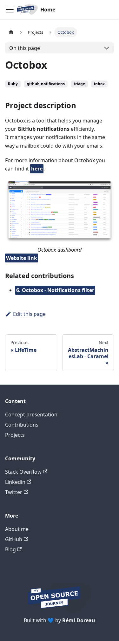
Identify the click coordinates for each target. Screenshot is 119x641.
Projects (15, 434)
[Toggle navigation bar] (10, 9)
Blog (10, 549)
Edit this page (29, 313)
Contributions (21, 424)
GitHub (13, 539)
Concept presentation (31, 414)
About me (17, 529)
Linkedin (15, 481)
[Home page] (11, 32)
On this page (24, 48)
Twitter (13, 492)
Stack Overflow (23, 471)
